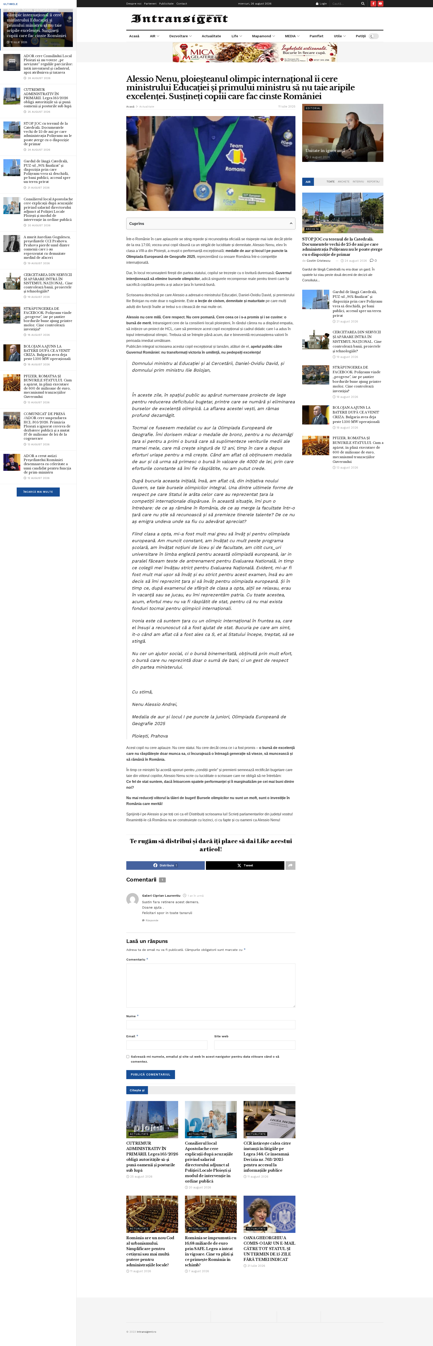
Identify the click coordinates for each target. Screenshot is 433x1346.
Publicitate (166, 3)
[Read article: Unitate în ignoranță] (342, 133)
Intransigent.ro (146, 1331)
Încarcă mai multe (38, 491)
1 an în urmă (196, 895)
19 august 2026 (347, 357)
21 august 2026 (347, 321)
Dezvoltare (178, 36)
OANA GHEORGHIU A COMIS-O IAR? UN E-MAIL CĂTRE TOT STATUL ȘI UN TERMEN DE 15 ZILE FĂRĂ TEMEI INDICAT (269, 1249)
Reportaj (373, 181)
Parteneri (150, 3)
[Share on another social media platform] (290, 865)
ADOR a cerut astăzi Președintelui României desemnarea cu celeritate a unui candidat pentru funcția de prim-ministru (47, 464)
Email (132, 1036)
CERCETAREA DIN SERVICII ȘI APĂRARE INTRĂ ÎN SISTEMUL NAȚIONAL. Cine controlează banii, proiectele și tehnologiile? (48, 283)
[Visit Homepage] (180, 18)
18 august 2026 (347, 397)
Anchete (344, 181)
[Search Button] (362, 3)
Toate (331, 181)
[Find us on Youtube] (380, 3)
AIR (152, 36)
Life (235, 36)
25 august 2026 (140, 1176)
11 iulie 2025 (286, 106)
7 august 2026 (198, 1271)
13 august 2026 (347, 467)
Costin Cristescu (318, 260)
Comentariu (137, 959)
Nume (132, 1016)
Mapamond (261, 36)
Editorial (313, 108)
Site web (221, 1036)
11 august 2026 (257, 1176)
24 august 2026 (355, 260)
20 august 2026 (199, 1187)
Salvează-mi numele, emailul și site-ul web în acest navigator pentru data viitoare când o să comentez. (205, 1059)
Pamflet (316, 36)
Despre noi (133, 3)
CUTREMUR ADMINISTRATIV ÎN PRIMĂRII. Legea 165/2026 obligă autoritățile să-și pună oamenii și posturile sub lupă (47, 98)
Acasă (134, 36)
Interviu (358, 181)
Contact (181, 3)
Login (323, 3)
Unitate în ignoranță (325, 150)
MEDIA (290, 36)
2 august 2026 (319, 157)
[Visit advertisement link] (255, 52)
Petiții (361, 36)
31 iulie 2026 (255, 1265)
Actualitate (211, 36)
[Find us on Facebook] (373, 3)
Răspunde (152, 920)
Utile (338, 36)
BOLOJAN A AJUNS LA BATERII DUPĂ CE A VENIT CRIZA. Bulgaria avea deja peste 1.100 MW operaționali (47, 352)
